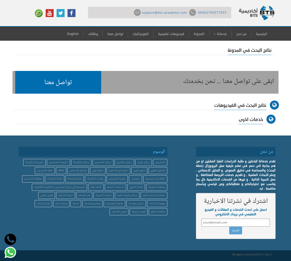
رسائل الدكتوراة (81, 162)
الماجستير (160, 162)
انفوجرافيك (141, 34)
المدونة (199, 34)
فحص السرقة (138, 211)
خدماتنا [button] (221, 34)
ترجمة (76, 203)
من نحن (241, 34)
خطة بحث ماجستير (155, 178)
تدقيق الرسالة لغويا (118, 170)
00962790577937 (212, 13)
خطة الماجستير (45, 170)
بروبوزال (135, 178)
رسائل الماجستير (103, 162)
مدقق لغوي (97, 170)
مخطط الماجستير (33, 178)
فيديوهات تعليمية (171, 34)
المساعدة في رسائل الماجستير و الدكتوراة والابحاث (59, 187)
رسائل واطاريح (124, 162)
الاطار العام (95, 187)
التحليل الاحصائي (78, 170)
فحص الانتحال (119, 211)
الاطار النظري (136, 187)
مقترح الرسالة (75, 178)
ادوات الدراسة (65, 195)
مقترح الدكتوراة (95, 178)
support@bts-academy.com (164, 13)
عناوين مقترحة (136, 203)
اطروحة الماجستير (58, 162)
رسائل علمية (144, 162)
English (73, 34)
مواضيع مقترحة (92, 203)
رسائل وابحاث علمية (127, 195)
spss (61, 170)
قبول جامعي (46, 195)
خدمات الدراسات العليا (154, 195)
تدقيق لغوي (139, 170)
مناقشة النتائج (158, 211)
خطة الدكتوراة (54, 178)
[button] (58, 82)
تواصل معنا (115, 34)
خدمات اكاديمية (103, 195)
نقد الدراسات (43, 203)
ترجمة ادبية (61, 203)
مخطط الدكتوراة (156, 187)
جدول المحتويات (114, 203)
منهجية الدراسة (157, 203)
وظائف (93, 34)
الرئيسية (261, 34)
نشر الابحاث (84, 195)
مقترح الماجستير (117, 178)
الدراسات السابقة (115, 187)
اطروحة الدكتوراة (34, 162)
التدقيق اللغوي (158, 170)
